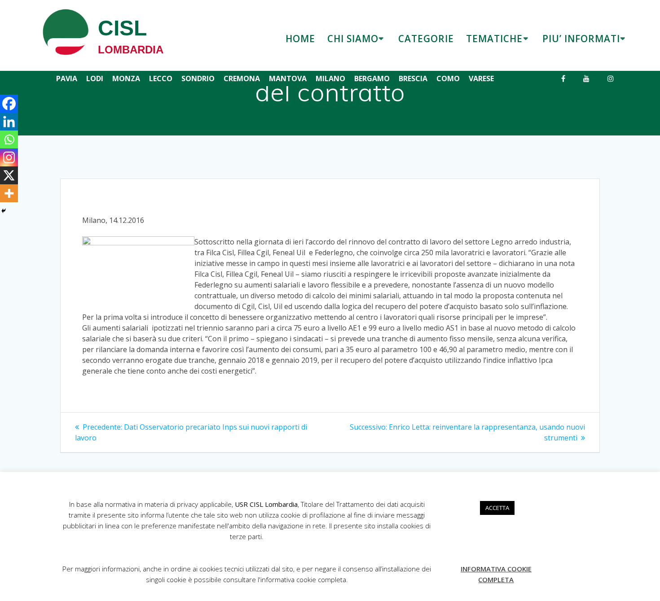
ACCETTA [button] (497, 508)
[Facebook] (9, 104)
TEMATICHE (494, 38)
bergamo (372, 78)
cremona (242, 78)
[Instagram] (9, 157)
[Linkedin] (9, 122)
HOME (300, 38)
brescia (413, 78)
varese (481, 78)
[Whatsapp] (9, 139)
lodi (94, 78)
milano (330, 78)
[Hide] (3, 210)
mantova (288, 78)
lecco (160, 78)
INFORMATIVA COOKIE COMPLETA (496, 574)
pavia (66, 78)
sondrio (198, 78)
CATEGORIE (426, 38)
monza (126, 78)
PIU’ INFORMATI (581, 38)
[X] (9, 175)
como (448, 78)
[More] (9, 193)
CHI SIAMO (352, 38)
